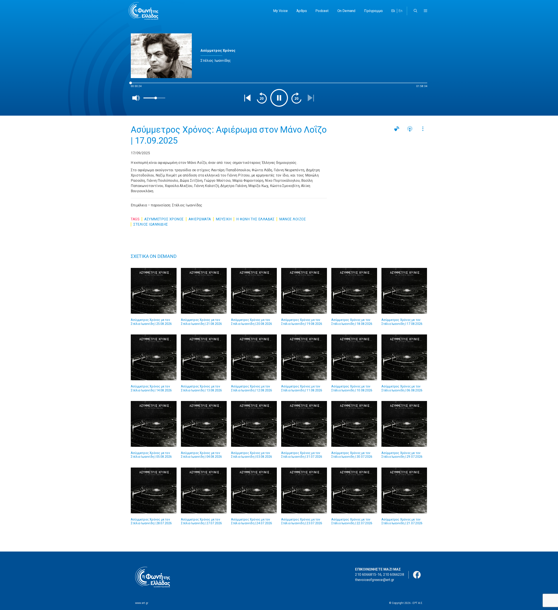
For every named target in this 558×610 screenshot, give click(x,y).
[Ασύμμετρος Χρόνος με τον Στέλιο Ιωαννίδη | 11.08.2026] (304, 357)
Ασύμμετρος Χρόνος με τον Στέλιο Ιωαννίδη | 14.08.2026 (151, 388)
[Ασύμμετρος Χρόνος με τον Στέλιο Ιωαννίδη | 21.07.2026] (404, 490)
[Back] (247, 98)
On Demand (346, 11)
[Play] (279, 98)
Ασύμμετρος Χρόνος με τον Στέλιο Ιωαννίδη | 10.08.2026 (352, 388)
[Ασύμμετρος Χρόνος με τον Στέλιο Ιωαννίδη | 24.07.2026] (254, 490)
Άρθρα (301, 11)
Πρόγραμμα (373, 11)
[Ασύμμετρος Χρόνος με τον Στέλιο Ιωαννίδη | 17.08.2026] (404, 291)
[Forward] (296, 98)
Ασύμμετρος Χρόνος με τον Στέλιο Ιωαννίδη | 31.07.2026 (301, 455)
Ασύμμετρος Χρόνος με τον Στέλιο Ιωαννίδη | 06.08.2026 (402, 388)
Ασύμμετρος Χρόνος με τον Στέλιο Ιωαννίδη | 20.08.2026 (251, 322)
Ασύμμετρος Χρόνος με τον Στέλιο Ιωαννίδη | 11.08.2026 (301, 388)
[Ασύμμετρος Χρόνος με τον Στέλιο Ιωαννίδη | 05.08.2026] (154, 424)
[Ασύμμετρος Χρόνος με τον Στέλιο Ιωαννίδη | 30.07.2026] (354, 424)
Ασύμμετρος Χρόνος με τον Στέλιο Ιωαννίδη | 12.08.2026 (251, 388)
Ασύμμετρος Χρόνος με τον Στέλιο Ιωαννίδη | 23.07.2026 (301, 521)
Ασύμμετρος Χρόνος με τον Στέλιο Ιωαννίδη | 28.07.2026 (151, 521)
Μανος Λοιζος (292, 219)
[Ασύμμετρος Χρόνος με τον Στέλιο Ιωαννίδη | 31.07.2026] (304, 424)
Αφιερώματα (200, 219)
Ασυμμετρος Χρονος (164, 219)
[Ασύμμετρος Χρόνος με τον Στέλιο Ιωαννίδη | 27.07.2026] (204, 490)
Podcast (321, 11)
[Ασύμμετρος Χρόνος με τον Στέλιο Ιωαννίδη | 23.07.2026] (304, 490)
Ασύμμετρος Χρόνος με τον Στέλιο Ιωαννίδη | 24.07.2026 (251, 521)
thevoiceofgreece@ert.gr (374, 580)
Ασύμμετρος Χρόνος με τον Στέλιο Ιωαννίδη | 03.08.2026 (251, 455)
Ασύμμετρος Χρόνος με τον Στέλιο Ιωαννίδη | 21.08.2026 (201, 322)
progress (138, 85)
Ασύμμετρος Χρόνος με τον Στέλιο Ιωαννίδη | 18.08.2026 (352, 322)
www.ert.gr (141, 603)
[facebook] (417, 574)
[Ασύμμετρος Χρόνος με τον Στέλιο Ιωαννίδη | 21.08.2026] (204, 291)
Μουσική (224, 219)
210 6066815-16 (368, 574)
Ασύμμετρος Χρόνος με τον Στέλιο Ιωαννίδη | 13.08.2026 (201, 388)
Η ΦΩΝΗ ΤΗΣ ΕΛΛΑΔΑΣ (255, 219)
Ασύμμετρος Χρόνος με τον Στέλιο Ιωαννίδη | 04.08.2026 (201, 455)
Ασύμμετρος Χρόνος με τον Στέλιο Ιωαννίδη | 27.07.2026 (201, 521)
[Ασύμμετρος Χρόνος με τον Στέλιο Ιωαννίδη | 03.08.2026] (254, 424)
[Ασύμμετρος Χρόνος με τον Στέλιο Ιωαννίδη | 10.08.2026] (354, 357)
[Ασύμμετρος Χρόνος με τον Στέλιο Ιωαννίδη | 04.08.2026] (204, 424)
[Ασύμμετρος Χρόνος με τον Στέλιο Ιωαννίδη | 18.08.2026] (354, 291)
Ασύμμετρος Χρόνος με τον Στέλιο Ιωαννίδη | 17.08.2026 (402, 322)
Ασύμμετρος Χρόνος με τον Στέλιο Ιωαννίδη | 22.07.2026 (352, 521)
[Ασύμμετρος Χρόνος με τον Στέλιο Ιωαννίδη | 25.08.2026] (154, 291)
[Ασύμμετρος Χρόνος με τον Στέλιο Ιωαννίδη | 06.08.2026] (404, 357)
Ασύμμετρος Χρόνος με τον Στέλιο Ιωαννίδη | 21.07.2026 (402, 521)
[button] (425, 10)
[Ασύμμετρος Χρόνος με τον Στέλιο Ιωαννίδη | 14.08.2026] (154, 357)
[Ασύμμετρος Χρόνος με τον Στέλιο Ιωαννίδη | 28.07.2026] (154, 490)
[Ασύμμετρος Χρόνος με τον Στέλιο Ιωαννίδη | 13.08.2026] (204, 357)
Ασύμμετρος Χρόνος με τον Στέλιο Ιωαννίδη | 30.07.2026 (352, 455)
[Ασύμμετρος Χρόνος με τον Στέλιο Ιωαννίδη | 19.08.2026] (304, 291)
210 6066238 (393, 574)
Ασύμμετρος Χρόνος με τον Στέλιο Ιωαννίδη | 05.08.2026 (151, 455)
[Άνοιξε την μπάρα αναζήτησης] (415, 11)
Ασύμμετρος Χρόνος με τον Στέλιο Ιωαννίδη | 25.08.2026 (151, 322)
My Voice (280, 11)
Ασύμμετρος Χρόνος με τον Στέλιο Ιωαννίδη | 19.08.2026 (301, 322)
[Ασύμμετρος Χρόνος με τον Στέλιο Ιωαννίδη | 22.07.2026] (354, 490)
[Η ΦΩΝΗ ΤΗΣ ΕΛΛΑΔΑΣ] (143, 11)
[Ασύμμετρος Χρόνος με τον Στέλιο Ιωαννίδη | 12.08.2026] (254, 357)
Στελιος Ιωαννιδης (150, 224)
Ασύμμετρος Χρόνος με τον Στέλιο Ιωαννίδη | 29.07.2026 (402, 455)
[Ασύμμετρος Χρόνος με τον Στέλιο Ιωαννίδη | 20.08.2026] (254, 291)
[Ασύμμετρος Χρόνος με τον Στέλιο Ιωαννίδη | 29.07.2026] (404, 424)
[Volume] (136, 98)
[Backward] (262, 98)
